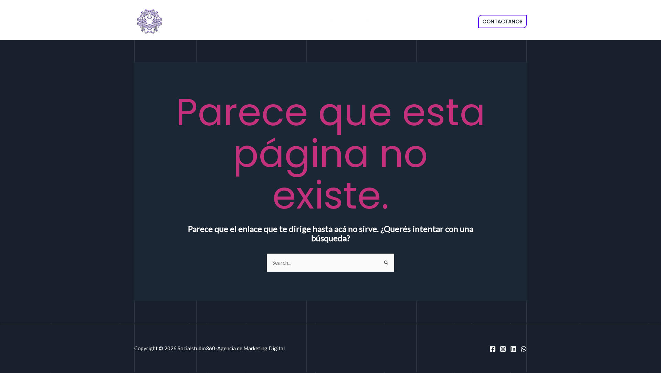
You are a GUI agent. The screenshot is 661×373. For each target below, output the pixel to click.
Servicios (272, 22)
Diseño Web (371, 22)
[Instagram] (503, 349)
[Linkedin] (513, 349)
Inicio (239, 22)
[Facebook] (493, 349)
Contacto (415, 22)
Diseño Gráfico (319, 22)
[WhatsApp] (524, 349)
